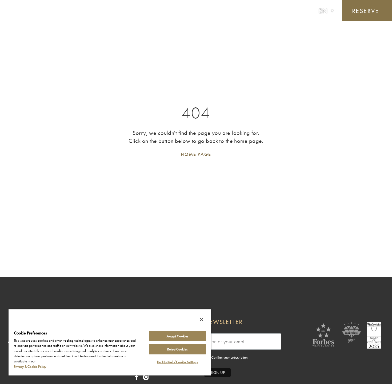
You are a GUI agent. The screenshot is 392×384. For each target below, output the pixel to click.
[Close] (201, 319)
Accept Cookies (178, 336)
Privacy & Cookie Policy (30, 366)
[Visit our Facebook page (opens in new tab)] (136, 379)
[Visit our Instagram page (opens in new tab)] (146, 378)
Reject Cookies (177, 349)
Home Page (196, 154)
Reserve (365, 11)
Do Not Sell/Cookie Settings (177, 362)
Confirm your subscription (229, 357)
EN (323, 11)
